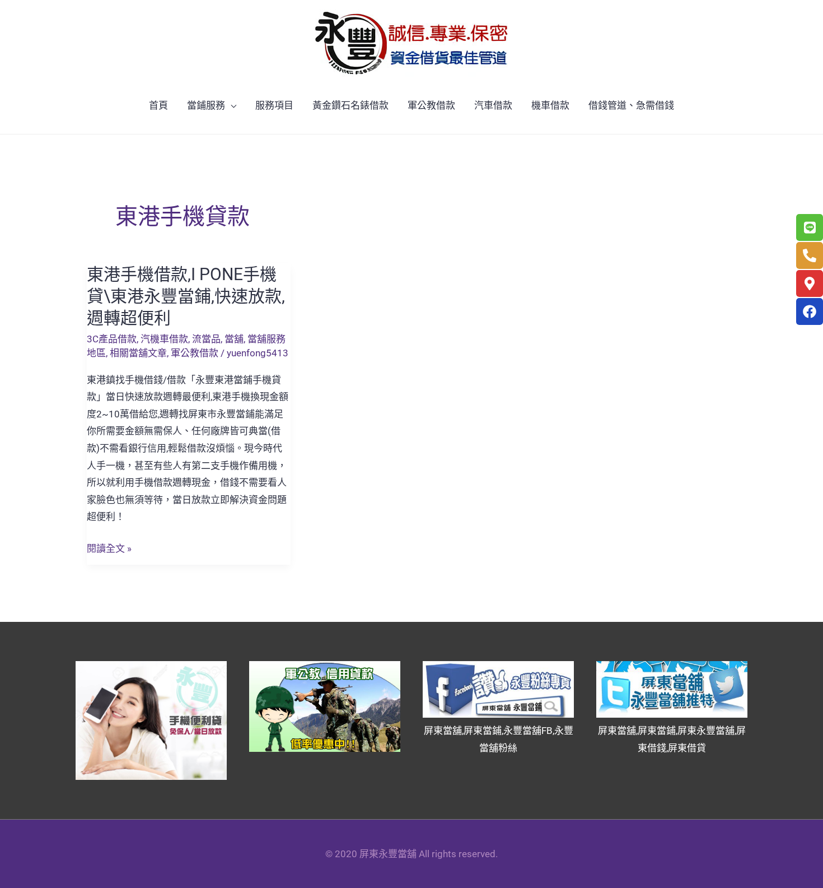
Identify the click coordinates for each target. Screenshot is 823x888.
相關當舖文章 (138, 353)
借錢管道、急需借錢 (631, 105)
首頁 (158, 105)
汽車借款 (493, 105)
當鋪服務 (206, 105)
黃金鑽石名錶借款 (350, 105)
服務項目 (274, 105)
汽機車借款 (164, 339)
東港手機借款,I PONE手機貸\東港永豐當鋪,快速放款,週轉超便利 (186, 296)
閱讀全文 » (109, 548)
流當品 (206, 339)
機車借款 (550, 105)
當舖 (234, 339)
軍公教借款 (431, 105)
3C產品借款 (112, 339)
